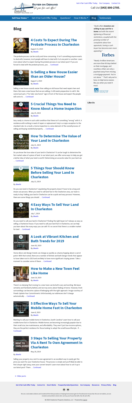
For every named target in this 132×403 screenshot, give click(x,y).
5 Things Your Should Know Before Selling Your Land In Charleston (52, 172)
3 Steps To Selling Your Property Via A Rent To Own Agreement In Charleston (56, 343)
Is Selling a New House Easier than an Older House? (54, 74)
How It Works (80, 18)
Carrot (85, 400)
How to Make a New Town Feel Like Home (55, 271)
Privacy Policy (106, 385)
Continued (54, 64)
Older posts (21, 376)
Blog (94, 18)
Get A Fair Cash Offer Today (86, 3)
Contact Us (115, 3)
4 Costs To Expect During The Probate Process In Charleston (55, 42)
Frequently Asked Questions (68, 385)
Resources (95, 385)
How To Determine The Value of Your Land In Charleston (56, 138)
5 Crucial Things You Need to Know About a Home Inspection (56, 106)
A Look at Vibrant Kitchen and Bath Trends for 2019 (55, 239)
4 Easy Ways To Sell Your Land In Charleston (55, 207)
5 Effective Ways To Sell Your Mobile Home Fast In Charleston (56, 306)
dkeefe (35, 52)
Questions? (65, 18)
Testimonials (105, 18)
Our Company (104, 3)
